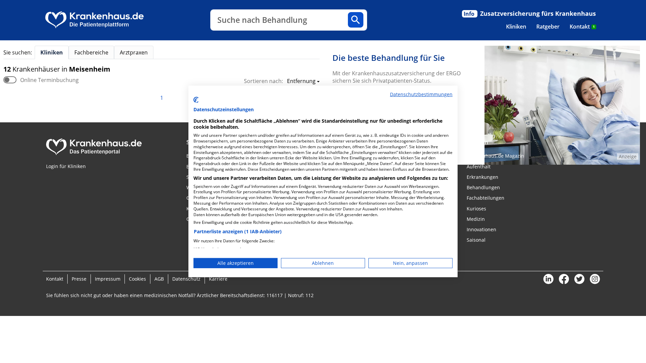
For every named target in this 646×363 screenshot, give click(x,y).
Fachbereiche (91, 52)
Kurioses (476, 208)
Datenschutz (186, 279)
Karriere (218, 279)
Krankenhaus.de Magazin (495, 156)
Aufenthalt (479, 166)
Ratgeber (548, 26)
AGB (159, 279)
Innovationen (481, 229)
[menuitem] (516, 26)
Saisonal (476, 240)
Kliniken (516, 26)
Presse (79, 279)
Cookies (137, 279)
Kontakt (582, 26)
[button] (301, 81)
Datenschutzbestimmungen (421, 94)
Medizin (476, 219)
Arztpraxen (134, 52)
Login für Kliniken (66, 166)
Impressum (107, 279)
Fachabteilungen (485, 198)
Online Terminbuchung (49, 80)
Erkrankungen (482, 177)
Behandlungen (483, 187)
